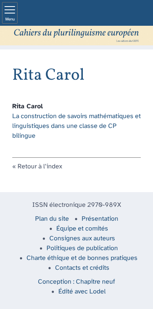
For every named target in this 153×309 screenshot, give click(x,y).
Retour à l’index (40, 166)
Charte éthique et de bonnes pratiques (82, 258)
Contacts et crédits (82, 267)
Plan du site (52, 218)
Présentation (100, 218)
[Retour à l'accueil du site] (76, 35)
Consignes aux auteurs (82, 238)
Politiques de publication (82, 248)
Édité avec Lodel (82, 291)
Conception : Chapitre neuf (76, 281)
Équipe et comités (82, 228)
